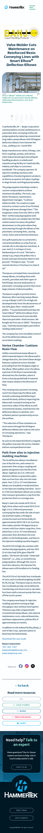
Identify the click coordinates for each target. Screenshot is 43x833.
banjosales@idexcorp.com (14, 650)
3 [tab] (21, 116)
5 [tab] (31, 116)
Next (38, 94)
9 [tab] (26, 119)
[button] (32, 7)
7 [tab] (17, 119)
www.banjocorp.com (12, 653)
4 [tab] (26, 116)
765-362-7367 (9, 647)
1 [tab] (12, 116)
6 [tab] (12, 119)
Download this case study (14, 639)
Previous (5, 94)
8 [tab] (21, 119)
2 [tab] (17, 116)
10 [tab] (31, 119)
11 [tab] (21, 122)
